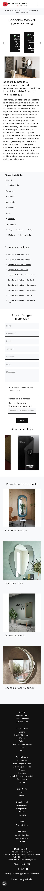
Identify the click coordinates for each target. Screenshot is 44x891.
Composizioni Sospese (22, 744)
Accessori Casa (18, 10)
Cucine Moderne (22, 716)
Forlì (31, 230)
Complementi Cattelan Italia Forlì (20, 295)
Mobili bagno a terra (22, 764)
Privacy (8, 874)
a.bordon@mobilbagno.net (25, 860)
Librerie (22, 732)
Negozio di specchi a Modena (19, 259)
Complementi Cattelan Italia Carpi (21, 280)
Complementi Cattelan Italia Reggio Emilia (21, 301)
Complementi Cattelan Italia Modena (22, 285)
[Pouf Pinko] (5, 43)
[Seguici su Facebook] (18, 869)
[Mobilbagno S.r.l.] (22, 4)
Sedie (22, 750)
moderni (11, 219)
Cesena (21, 230)
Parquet (22, 812)
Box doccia (22, 761)
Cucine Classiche (22, 719)
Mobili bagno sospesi (22, 767)
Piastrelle (22, 815)
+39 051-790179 (24, 857)
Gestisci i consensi (30, 874)
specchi (11, 196)
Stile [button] (8, 214)
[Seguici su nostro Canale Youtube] (26, 869)
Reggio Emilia (25, 235)
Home (7, 10)
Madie (22, 738)
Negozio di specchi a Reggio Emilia (22, 275)
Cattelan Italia (13, 185)
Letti (22, 792)
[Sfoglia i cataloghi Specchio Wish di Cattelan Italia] (28, 43)
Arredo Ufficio (22, 825)
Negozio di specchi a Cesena (19, 265)
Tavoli (22, 747)
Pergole (22, 841)
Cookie (16, 874)
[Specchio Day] (39, 43)
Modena (11, 235)
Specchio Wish (22, 12)
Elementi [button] (10, 191)
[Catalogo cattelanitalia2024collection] (23, 452)
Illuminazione (22, 806)
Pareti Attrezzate (22, 735)
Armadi (22, 796)
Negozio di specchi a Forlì (18, 270)
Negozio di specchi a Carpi (18, 254)
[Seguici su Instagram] (22, 869)
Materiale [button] (10, 202)
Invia (22, 421)
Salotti (22, 741)
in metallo (12, 207)
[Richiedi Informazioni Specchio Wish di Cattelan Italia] (15, 42)
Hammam (22, 773)
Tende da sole (22, 838)
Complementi (32, 10)
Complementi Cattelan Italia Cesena (22, 290)
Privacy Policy (14, 390)
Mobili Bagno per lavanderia (22, 776)
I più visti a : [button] (11, 225)
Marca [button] (9, 180)
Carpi (10, 230)
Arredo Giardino (22, 835)
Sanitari (22, 782)
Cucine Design (22, 722)
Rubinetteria (22, 779)
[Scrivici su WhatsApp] (4, 883)
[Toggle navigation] (39, 4)
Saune (22, 770)
